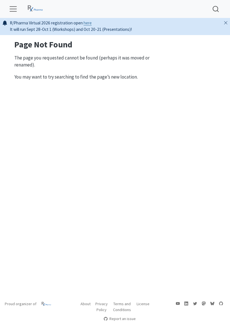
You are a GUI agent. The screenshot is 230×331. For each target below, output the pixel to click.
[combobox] (216, 9)
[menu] (13, 9)
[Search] (215, 9)
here (88, 23)
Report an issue (122, 318)
